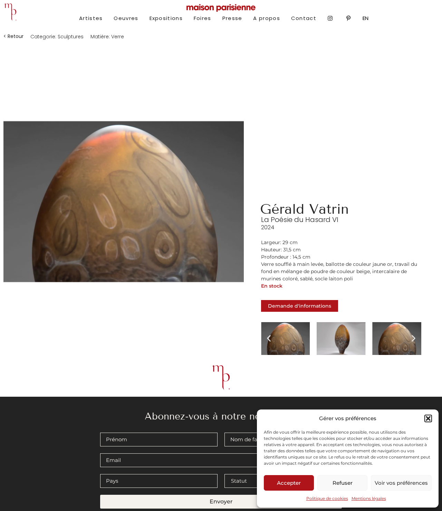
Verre (117, 36)
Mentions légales (369, 498)
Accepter (289, 483)
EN (365, 18)
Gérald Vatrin (304, 209)
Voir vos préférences (401, 483)
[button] (428, 418)
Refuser (343, 483)
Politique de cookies (327, 498)
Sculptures (71, 36)
